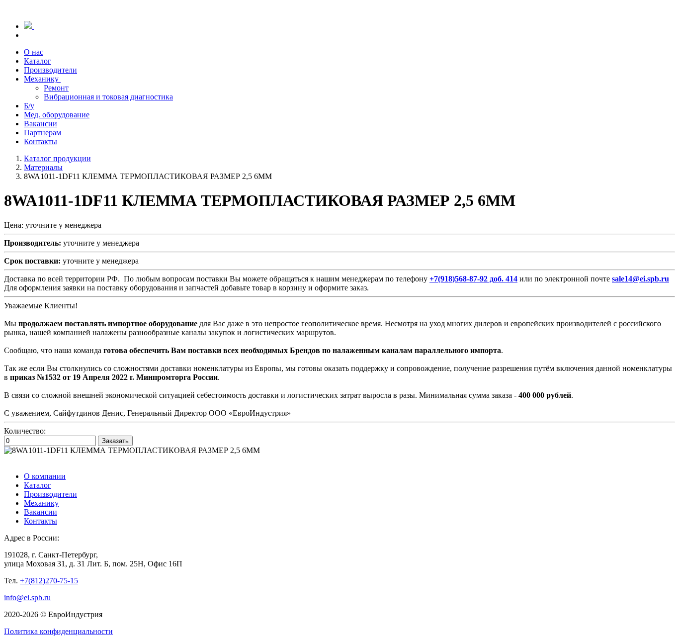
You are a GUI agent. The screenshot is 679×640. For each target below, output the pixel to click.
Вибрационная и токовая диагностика (108, 96)
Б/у (29, 105)
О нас (33, 52)
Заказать (115, 441)
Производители (50, 70)
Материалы (43, 167)
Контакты (40, 141)
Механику (42, 79)
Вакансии (40, 123)
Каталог (37, 61)
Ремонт (56, 88)
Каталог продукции (57, 158)
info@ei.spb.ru (27, 597)
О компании (45, 476)
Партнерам (42, 132)
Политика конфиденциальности (58, 631)
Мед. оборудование (56, 114)
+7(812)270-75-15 (49, 580)
